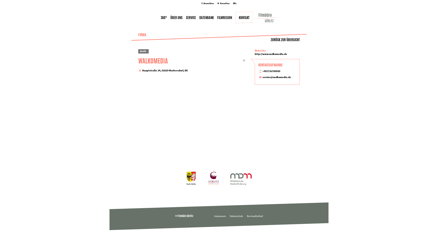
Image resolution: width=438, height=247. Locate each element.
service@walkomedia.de (276, 77)
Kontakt (244, 17)
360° (164, 17)
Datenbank (206, 17)
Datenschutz (236, 216)
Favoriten (224, 3)
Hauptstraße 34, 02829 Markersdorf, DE (165, 70)
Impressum (220, 216)
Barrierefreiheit (255, 216)
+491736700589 (271, 71)
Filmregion (224, 17)
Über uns (176, 17)
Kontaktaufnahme (270, 65)
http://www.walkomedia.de (271, 54)
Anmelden (208, 3)
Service (191, 17)
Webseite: (260, 50)
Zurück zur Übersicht (285, 39)
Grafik (143, 51)
